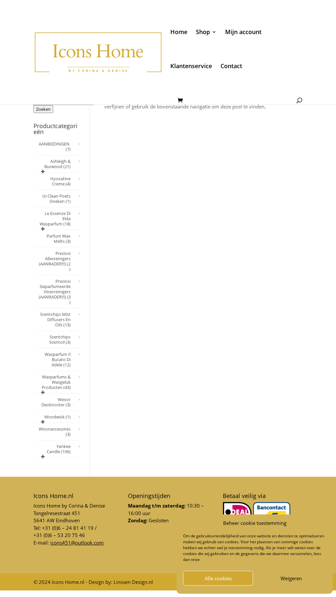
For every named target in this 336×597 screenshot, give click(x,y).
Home (178, 32)
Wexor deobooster (56, 402)
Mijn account (243, 32)
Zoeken (43, 109)
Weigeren (291, 578)
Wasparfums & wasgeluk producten (56, 382)
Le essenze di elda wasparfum (55, 218)
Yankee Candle (59, 448)
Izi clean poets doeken (56, 198)
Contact (231, 67)
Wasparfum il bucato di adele (58, 359)
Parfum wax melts (59, 238)
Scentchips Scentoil (60, 339)
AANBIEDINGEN (55, 146)
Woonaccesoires (55, 431)
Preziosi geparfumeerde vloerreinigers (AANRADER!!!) (55, 291)
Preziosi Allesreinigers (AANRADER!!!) (55, 261)
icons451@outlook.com (77, 542)
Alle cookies (218, 578)
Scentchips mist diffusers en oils (55, 319)
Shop (203, 32)
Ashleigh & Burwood (57, 163)
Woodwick (57, 417)
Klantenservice (191, 67)
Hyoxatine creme (60, 181)
